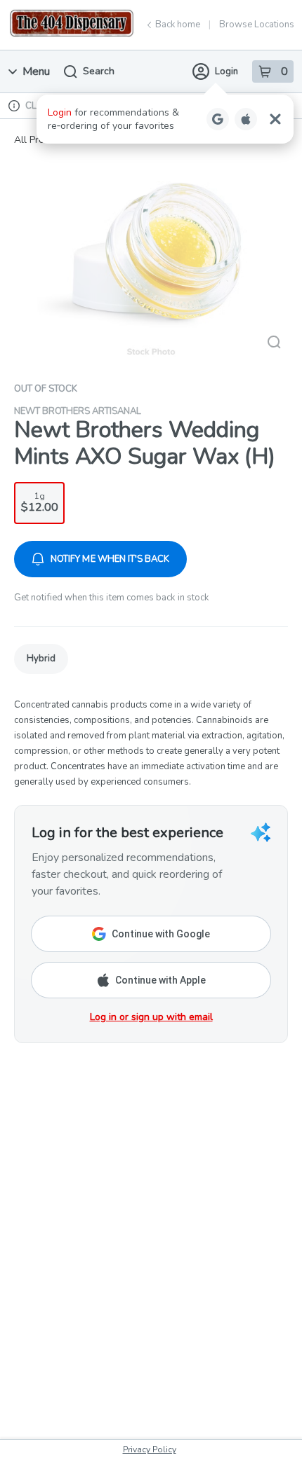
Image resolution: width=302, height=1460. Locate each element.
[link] (41, 659)
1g (39, 502)
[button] (165, 119)
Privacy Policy (149, 1449)
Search (98, 71)
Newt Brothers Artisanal (77, 411)
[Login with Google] (217, 119)
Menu (36, 71)
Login (226, 71)
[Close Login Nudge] (275, 119)
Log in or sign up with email (151, 1017)
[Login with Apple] (246, 119)
